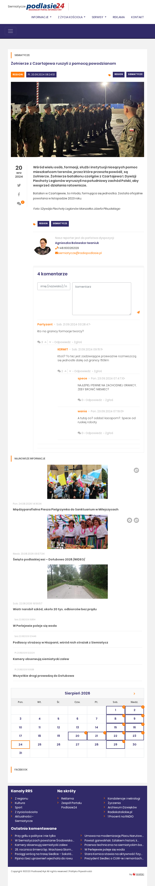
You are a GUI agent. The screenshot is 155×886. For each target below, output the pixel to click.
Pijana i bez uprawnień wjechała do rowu (44, 858)
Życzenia (114, 803)
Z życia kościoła (26, 812)
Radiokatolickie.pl (120, 812)
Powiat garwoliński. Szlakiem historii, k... (112, 840)
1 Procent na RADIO (121, 816)
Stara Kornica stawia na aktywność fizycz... (114, 854)
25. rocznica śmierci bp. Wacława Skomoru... (44, 849)
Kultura (20, 803)
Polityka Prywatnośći (80, 871)
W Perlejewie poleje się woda (105, 849)
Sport (18, 807)
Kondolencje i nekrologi (124, 798)
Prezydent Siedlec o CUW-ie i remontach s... (114, 858)
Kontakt (137, 17)
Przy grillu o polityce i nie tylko (35, 836)
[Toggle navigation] (10, 31)
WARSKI (140, 874)
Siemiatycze (17, 6)
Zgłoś (78, 342)
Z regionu (21, 798)
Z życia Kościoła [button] (70, 17)
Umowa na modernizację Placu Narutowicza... (114, 836)
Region (18, 74)
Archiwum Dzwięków (122, 807)
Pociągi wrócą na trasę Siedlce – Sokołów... (44, 854)
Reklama (119, 17)
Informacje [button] (40, 17)
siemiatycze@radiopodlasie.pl (80, 253)
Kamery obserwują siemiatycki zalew (41, 845)
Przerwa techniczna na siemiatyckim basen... (114, 845)
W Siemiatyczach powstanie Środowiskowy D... (44, 840)
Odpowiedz (62, 342)
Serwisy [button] (98, 17)
